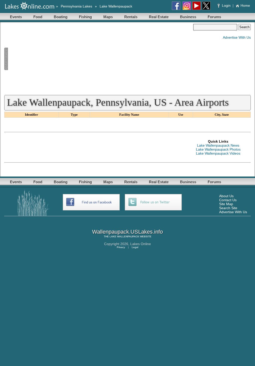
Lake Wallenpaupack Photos (218, 149)
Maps (108, 17)
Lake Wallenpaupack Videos (218, 153)
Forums (214, 17)
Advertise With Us (237, 37)
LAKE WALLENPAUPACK (124, 236)
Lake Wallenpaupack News (218, 145)
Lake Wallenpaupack (116, 6)
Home (245, 5)
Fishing (85, 17)
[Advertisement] (98, 59)
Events (16, 17)
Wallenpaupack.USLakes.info (127, 232)
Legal (135, 247)
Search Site (228, 208)
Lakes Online (140, 244)
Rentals (130, 17)
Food (37, 17)
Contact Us (228, 200)
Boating (60, 17)
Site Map (226, 204)
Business (188, 17)
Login (226, 5)
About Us (226, 196)
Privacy (121, 247)
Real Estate (159, 17)
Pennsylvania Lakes (76, 6)
